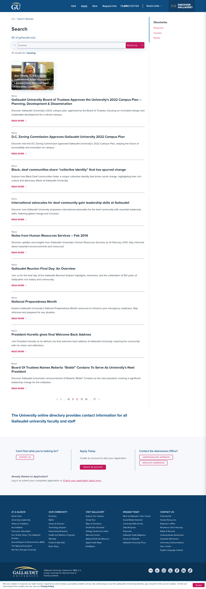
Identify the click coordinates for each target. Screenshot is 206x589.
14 (86, 399)
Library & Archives (56, 523)
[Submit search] (15, 45)
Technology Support (57, 527)
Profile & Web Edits (57, 542)
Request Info (109, 6)
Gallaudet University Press (134, 542)
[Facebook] (177, 570)
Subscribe (127, 531)
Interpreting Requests (58, 531)
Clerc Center (165, 546)
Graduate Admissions (153, 462)
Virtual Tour (91, 519)
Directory (53, 516)
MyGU (51, 519)
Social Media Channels (133, 519)
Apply (84, 6)
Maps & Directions (94, 523)
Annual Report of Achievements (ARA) (27, 542)
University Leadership (20, 519)
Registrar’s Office (167, 523)
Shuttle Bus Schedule (95, 527)
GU (13, 19)
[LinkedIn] (183, 570)
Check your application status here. (82, 480)
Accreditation (17, 527)
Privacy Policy (47, 586)
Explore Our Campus (95, 516)
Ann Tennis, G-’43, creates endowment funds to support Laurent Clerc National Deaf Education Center (32, 81)
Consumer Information (21, 531)
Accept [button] (199, 585)
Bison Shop (54, 546)
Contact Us (26, 457)
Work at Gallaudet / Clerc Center (137, 516)
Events (157, 37)
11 (73, 399)
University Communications (172, 542)
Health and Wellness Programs (62, 535)
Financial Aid (165, 516)
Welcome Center (93, 535)
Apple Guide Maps (94, 542)
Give (94, 6)
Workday (52, 538)
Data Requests (129, 527)
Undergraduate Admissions (172, 535)
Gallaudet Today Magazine (134, 535)
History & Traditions (19, 523)
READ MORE (18, 120)
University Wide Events (133, 523)
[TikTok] (190, 570)
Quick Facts (16, 516)
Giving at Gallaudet (131, 538)
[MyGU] (150, 570)
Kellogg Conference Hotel (97, 531)
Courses (158, 33)
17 (94, 399)
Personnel (158, 28)
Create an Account (93, 467)
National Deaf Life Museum (97, 538)
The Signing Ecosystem (21, 545)
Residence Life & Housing (171, 527)
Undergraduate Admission (156, 457)
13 (82, 399)
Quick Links (152, 6)
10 (68, 399)
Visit (73, 6)
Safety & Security (167, 531)
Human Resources (168, 519)
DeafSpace (90, 546)
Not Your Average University (23, 549)
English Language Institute (171, 550)
